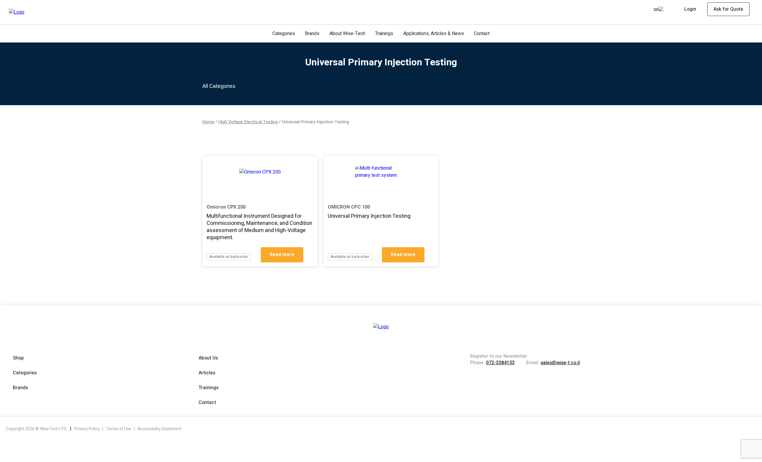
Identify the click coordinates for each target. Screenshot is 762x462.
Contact (482, 33)
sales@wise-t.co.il (560, 362)
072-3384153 (500, 362)
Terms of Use (119, 429)
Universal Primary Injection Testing (369, 216)
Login (690, 9)
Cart (647, 10)
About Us (208, 358)
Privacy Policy (87, 429)
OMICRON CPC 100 (349, 207)
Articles (207, 372)
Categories (283, 33)
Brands (312, 33)
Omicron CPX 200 (226, 207)
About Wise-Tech (347, 33)
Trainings (384, 33)
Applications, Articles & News (433, 33)
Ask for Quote (728, 9)
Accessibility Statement (160, 429)
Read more (282, 254)
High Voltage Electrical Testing (248, 122)
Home (208, 122)
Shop (18, 358)
